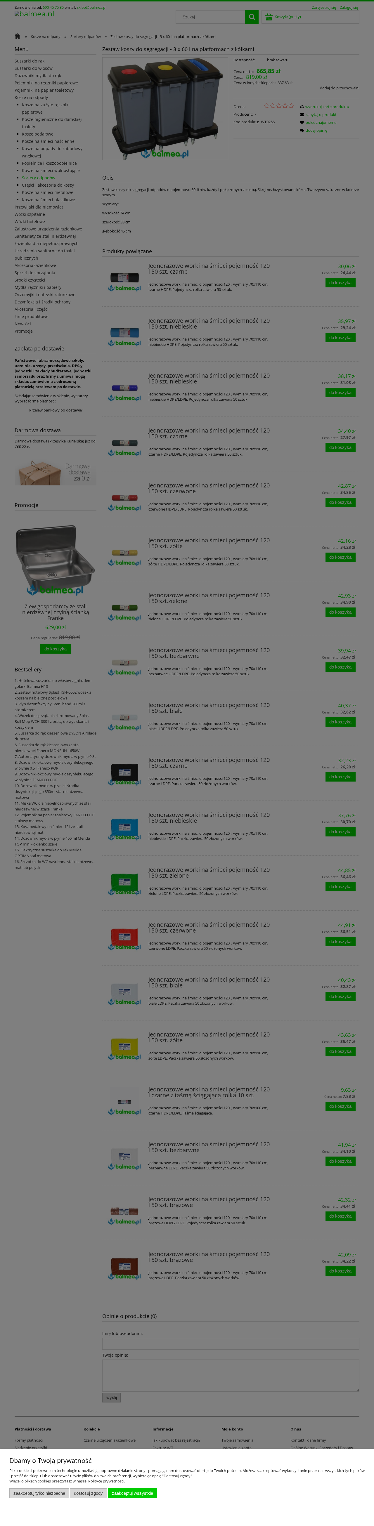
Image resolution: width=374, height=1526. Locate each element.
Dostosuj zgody (88, 1493)
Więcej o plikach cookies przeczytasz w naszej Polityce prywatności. (67, 1481)
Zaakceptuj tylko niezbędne (39, 1493)
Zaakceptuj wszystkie (132, 1493)
